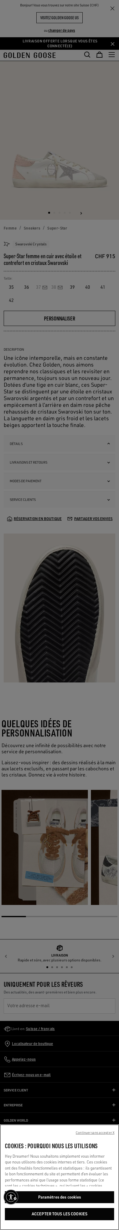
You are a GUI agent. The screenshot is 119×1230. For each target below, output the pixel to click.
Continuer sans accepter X (95, 1133)
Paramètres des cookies (59, 1197)
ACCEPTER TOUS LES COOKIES (59, 1213)
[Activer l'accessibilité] (11, 1197)
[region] (59, 1177)
